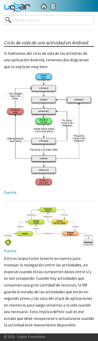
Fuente (10, 192)
